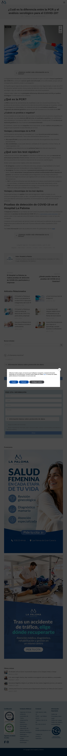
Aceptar (14, 382)
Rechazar (23, 382)
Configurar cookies (37, 382)
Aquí (44, 374)
